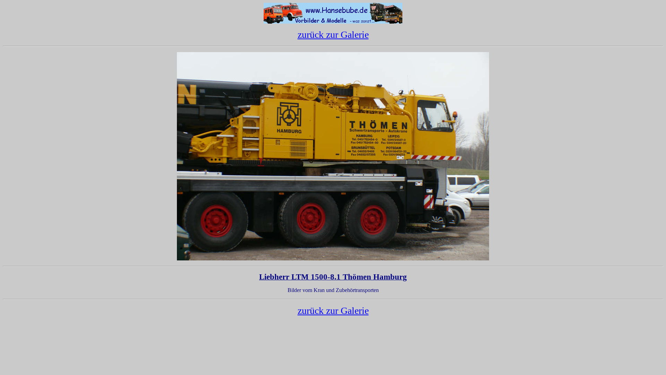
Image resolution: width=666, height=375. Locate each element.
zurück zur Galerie (333, 34)
